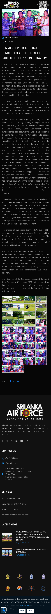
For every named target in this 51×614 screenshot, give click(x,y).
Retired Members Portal (11, 498)
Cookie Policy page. (25, 605)
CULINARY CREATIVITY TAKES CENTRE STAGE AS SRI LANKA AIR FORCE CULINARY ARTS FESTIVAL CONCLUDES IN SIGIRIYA (32, 535)
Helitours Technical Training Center (16, 514)
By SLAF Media (10, 42)
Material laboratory (10, 509)
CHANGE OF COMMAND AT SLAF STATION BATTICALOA (32, 550)
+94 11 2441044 (11, 458)
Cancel (30, 611)
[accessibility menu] (4, 610)
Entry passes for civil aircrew (14, 504)
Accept (22, 611)
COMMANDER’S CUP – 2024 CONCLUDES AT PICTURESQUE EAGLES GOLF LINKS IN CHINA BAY (24, 53)
